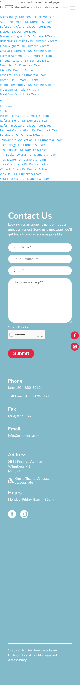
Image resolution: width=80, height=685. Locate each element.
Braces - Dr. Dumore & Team (19, 31)
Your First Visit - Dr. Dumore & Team (25, 179)
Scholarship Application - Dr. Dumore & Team (31, 140)
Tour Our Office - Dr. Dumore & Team (25, 164)
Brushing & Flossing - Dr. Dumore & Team (28, 41)
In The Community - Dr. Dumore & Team (27, 85)
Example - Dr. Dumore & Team (21, 65)
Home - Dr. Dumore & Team (19, 80)
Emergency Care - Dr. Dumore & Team (26, 60)
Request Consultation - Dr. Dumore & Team (29, 130)
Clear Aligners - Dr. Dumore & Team (24, 46)
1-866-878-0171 (36, 396)
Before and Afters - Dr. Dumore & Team (27, 26)
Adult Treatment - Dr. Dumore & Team (26, 22)
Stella (4, 111)
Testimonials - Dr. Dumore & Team (23, 150)
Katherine (7, 106)
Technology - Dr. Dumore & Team (23, 145)
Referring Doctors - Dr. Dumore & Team (27, 125)
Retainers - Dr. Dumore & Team (21, 135)
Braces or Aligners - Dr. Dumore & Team (27, 36)
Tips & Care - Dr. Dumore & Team (23, 159)
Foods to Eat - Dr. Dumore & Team (23, 75)
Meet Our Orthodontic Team (19, 89)
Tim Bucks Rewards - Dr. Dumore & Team (28, 154)
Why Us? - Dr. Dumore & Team (20, 174)
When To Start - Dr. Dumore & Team (24, 169)
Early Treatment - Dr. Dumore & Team (26, 56)
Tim (2, 101)
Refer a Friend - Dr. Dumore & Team (24, 121)
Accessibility (17, 660)
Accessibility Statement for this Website (27, 17)
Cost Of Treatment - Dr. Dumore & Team (27, 51)
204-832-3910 (29, 387)
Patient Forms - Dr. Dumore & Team (24, 116)
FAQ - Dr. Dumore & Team (17, 70)
